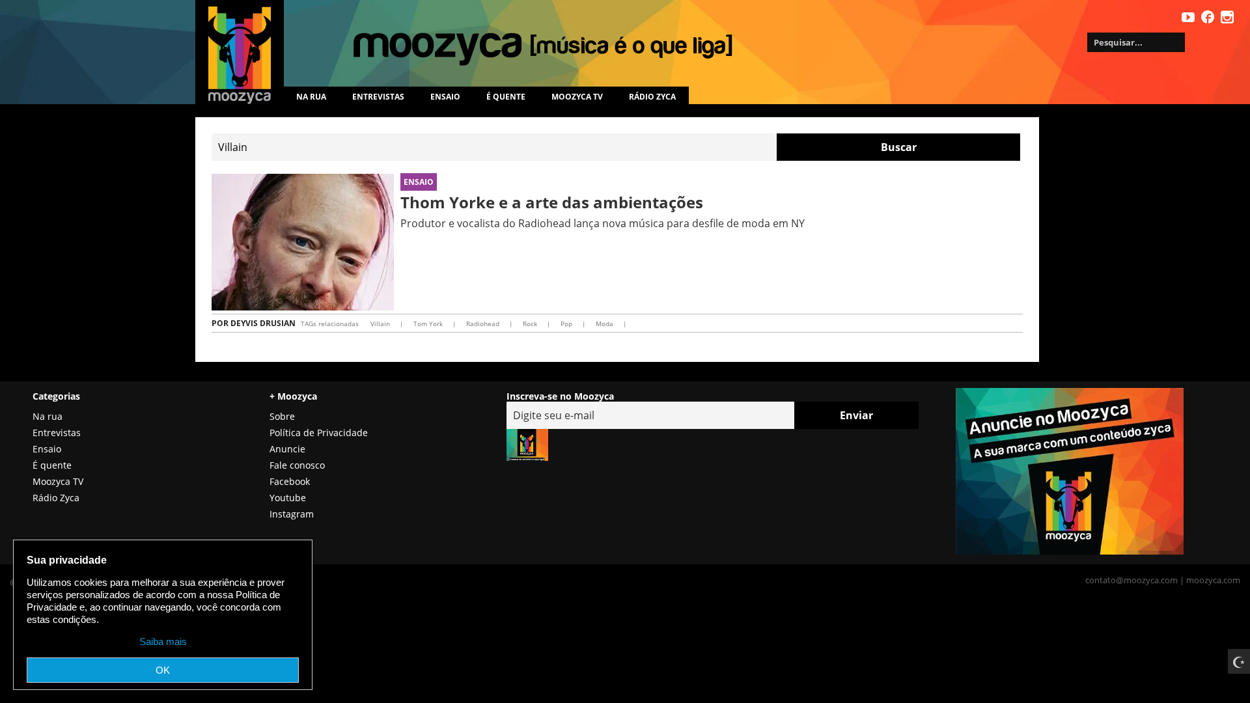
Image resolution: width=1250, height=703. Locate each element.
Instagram (292, 514)
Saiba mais (163, 641)
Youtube (288, 497)
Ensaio (445, 96)
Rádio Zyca (652, 96)
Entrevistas (378, 96)
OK (163, 670)
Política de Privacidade (319, 432)
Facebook (290, 481)
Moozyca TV (58, 481)
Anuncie (287, 449)
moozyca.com (1213, 580)
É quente (505, 96)
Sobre (282, 416)
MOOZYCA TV (577, 96)
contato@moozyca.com (1131, 580)
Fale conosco (297, 465)
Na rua (311, 96)
